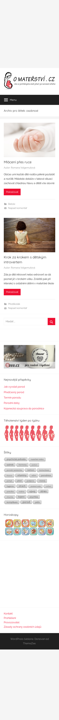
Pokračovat (12, 192)
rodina (21, 491)
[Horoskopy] (29, 534)
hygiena (10, 486)
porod (26, 502)
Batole (11, 204)
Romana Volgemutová (23, 167)
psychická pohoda (16, 459)
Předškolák (14, 304)
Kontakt (8, 613)
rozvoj (42, 480)
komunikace (44, 470)
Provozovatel (11, 622)
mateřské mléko (37, 459)
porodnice (46, 475)
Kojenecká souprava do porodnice (24, 408)
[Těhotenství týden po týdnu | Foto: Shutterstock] (29, 440)
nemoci (30, 470)
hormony (23, 464)
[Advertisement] (29, 34)
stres (43, 491)
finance (9, 475)
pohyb (9, 481)
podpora (30, 481)
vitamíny (21, 475)
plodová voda (36, 486)
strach (22, 485)
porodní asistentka (14, 470)
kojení (21, 496)
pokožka (10, 491)
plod (19, 480)
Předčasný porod (14, 392)
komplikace (12, 502)
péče (37, 502)
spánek (10, 464)
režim (34, 475)
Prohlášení (10, 618)
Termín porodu (12, 397)
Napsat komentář (17, 208)
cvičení (48, 486)
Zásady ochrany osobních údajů (22, 626)
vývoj (32, 491)
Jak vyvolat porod (14, 386)
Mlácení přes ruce (17, 162)
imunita (10, 497)
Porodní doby (12, 402)
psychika (34, 496)
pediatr (34, 465)
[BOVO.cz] (29, 367)
